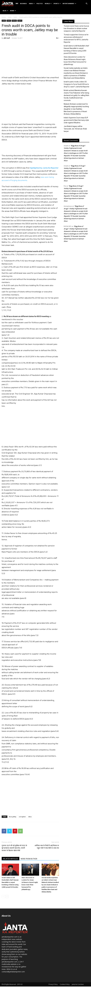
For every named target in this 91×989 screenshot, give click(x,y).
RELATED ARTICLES (10, 859)
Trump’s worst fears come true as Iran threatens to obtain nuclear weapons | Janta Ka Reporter (76, 28)
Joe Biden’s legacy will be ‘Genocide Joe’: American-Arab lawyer (75, 128)
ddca (30, 817)
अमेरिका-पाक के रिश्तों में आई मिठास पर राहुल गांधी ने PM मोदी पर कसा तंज (47, 846)
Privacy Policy (53, 984)
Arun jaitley (12, 817)
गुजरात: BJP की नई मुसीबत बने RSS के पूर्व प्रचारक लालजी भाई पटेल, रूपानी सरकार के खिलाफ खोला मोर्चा (14, 848)
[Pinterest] (15, 831)
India (31, 3)
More (12, 11)
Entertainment (68, 3)
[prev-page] (3, 896)
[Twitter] (9, 831)
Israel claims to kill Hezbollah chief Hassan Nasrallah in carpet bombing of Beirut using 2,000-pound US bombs (10, 882)
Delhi (15, 17)
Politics (39, 3)
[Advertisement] (30, 58)
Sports (56, 3)
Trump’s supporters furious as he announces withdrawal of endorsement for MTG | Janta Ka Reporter (76, 38)
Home (4, 17)
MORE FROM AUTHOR (29, 859)
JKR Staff (7, 38)
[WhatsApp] (20, 831)
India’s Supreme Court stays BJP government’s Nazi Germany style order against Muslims (76, 120)
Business (23, 3)
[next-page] (6, 896)
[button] (86, 3)
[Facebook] (4, 831)
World (47, 3)
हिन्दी (17, 3)
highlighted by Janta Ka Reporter (44, 168)
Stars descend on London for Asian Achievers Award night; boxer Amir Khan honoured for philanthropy (75, 60)
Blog (4, 11)
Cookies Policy (65, 984)
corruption (22, 817)
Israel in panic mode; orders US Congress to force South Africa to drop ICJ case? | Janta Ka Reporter (76, 84)
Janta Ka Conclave (78, 984)
